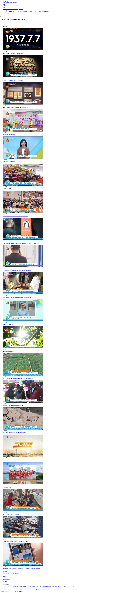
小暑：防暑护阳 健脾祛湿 (8, 351)
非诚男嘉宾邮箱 (6, 9)
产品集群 (5, 581)
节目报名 (5, 12)
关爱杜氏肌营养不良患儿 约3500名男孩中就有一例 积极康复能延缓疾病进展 (19, 297)
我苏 (8, 584)
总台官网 (9, 579)
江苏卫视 (5, 10)
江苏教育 (30, 11)
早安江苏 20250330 (7, 460)
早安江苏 (5, 15)
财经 (18, 573)
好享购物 (43, 11)
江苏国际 (39, 11)
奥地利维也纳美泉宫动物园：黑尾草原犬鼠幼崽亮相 (14, 432)
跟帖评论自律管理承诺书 (47, 589)
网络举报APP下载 (57, 589)
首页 (1, 15)
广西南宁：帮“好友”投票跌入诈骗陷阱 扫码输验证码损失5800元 (17, 270)
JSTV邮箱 (16, 9)
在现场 (6, 573)
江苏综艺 (18, 11)
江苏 (4, 573)
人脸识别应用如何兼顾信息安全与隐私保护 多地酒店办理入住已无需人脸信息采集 (21, 243)
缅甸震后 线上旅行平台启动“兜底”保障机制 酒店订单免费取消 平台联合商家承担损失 (21, 568)
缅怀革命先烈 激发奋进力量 (9, 134)
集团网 (4, 4)
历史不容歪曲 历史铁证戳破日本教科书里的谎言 (13, 53)
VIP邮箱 (12, 9)
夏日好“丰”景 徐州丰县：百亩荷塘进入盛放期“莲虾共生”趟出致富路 (18, 378)
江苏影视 (22, 11)
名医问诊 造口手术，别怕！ (9, 324)
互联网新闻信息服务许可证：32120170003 (9, 586)
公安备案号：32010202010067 (36, 586)
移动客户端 (5, 1)
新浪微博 (5, 579)
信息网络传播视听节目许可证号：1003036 (52, 586)
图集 (14, 573)
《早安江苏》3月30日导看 (8, 487)
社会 (12, 573)
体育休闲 (34, 11)
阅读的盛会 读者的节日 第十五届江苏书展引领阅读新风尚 (15, 216)
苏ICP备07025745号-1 (23, 586)
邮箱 (4, 7)
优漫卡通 (26, 11)
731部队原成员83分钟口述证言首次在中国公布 (13, 80)
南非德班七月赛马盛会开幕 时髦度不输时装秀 (13, 405)
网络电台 (47, 11)
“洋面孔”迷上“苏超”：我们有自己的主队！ (12, 188)
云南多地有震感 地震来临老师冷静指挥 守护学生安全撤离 (15, 541)
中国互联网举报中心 (24, 589)
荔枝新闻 (5, 571)
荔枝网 (4, 5)
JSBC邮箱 (21, 9)
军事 (16, 573)
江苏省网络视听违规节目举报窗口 (69, 586)
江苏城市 (13, 11)
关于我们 (5, 576)
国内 (9, 573)
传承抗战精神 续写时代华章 (9, 161)
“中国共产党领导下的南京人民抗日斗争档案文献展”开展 (15, 107)
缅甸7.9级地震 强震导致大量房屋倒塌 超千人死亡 (14, 514)
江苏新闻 (9, 11)
